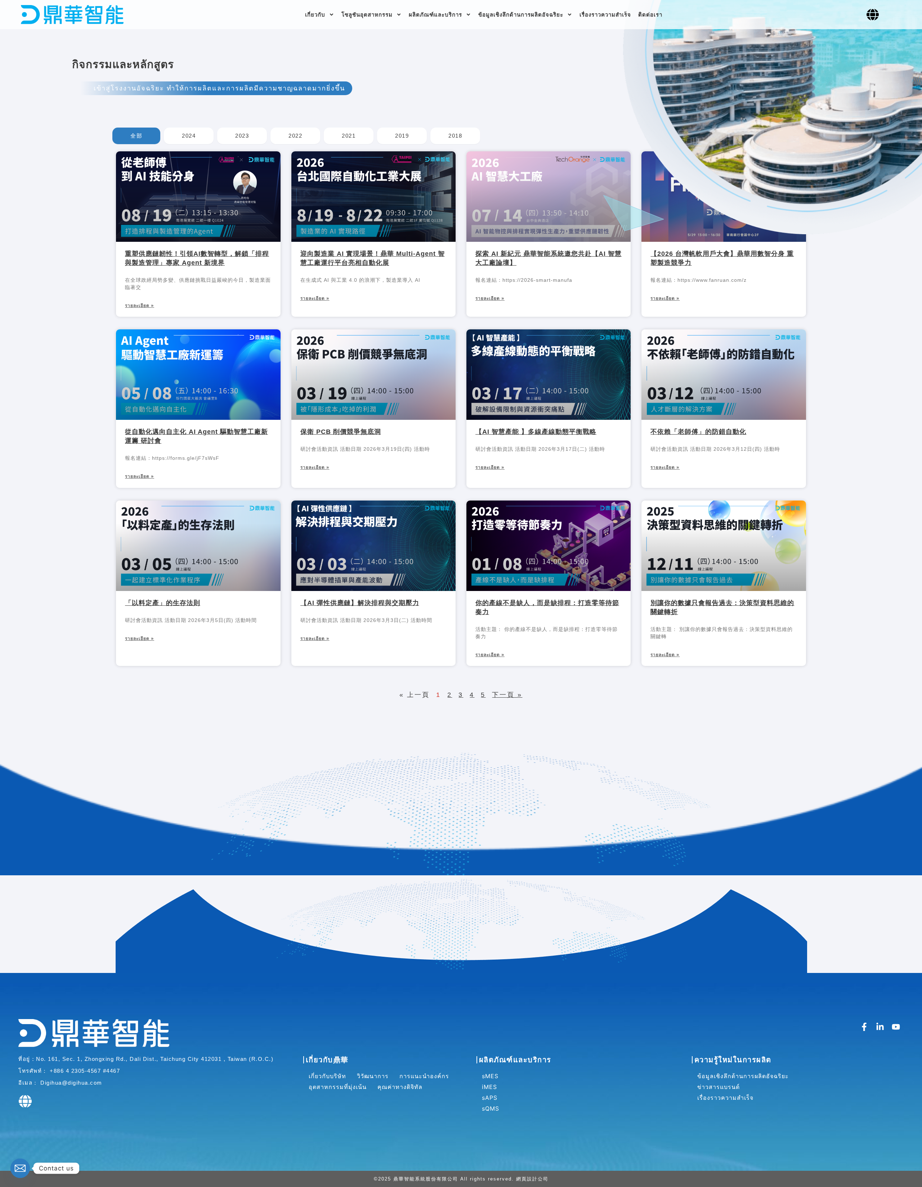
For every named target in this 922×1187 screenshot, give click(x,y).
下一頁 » (507, 694)
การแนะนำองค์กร (424, 1076)
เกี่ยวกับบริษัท (327, 1076)
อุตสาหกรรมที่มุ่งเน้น (338, 1086)
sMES (490, 1076)
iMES (489, 1086)
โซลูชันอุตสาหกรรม (367, 15)
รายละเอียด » (139, 305)
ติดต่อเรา (650, 15)
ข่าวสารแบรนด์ (718, 1086)
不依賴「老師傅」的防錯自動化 (698, 431)
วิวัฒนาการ (373, 1076)
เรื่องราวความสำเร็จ (605, 15)
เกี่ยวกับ (315, 15)
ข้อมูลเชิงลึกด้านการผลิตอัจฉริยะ (520, 15)
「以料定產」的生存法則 (162, 602)
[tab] (136, 136)
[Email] (20, 1168)
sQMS (490, 1108)
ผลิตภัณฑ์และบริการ (435, 15)
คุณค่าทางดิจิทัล (399, 1086)
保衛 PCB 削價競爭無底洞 (340, 431)
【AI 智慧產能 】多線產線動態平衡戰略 (535, 431)
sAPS (489, 1097)
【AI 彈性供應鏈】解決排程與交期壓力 (359, 602)
